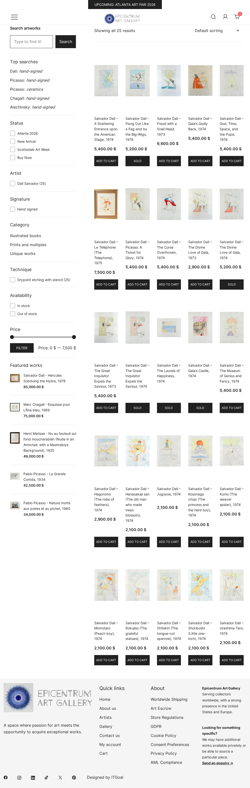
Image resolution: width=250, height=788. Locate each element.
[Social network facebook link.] (6, 777)
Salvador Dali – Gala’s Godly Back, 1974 (200, 123)
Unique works (22, 253)
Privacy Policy (164, 753)
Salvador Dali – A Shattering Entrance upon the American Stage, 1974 (106, 129)
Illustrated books (25, 235)
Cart (103, 753)
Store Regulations (167, 717)
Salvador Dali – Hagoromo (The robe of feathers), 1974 (106, 499)
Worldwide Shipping (169, 699)
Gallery (105, 726)
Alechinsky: (32, 107)
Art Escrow (161, 708)
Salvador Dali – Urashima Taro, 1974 (232, 628)
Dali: (26, 71)
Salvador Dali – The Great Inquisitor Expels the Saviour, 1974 (137, 375)
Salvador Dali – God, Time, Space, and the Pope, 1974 (231, 129)
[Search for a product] (213, 16)
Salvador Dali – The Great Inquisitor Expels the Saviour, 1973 (106, 375)
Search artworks (25, 28)
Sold (138, 161)
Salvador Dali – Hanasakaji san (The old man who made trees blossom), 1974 (137, 505)
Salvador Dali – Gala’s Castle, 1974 (200, 370)
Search (65, 41)
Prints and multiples (28, 244)
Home (104, 699)
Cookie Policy (163, 735)
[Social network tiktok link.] (47, 777)
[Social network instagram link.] (19, 777)
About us (107, 708)
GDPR (156, 726)
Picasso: (29, 80)
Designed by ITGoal (105, 777)
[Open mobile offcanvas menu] (14, 17)
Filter (21, 348)
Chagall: (29, 98)
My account (110, 744)
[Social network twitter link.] (60, 777)
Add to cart (106, 161)
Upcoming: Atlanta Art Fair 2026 (125, 4)
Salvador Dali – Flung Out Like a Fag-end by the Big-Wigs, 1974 (137, 129)
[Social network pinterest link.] (74, 777)
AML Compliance (166, 762)
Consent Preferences (170, 744)
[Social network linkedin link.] (33, 777)
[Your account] (225, 17)
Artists (105, 717)
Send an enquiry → (217, 763)
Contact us (109, 735)
